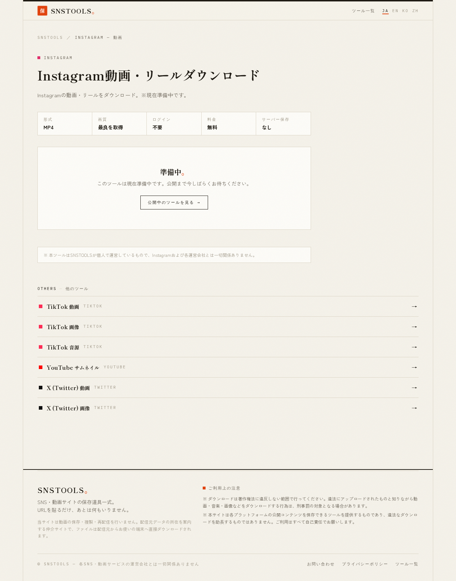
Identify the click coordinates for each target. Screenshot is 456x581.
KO (405, 10)
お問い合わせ (321, 563)
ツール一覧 (363, 10)
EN (395, 10)
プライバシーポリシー (365, 563)
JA (385, 10)
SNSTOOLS (50, 37)
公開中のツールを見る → (174, 202)
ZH (415, 10)
